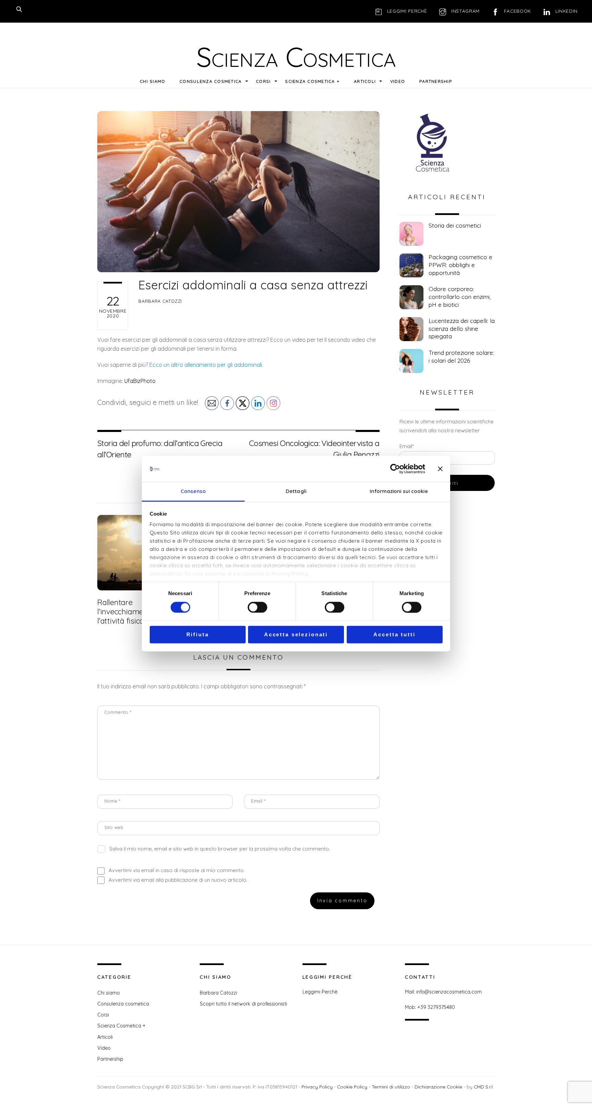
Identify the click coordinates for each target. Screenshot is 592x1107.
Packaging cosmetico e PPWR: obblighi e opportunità (460, 264)
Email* (406, 446)
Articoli (365, 81)
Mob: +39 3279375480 (430, 1007)
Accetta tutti (394, 635)
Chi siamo (152, 81)
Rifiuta (197, 635)
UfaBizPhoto (140, 380)
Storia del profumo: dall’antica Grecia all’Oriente (159, 448)
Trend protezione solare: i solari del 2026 (461, 356)
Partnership (435, 81)
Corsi (263, 81)
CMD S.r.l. (484, 1087)
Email (258, 801)
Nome (112, 801)
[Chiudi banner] (440, 468)
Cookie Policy (352, 1087)
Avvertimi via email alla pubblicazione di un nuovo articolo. (178, 880)
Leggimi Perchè (320, 992)
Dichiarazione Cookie (438, 1087)
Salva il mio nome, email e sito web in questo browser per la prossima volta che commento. (219, 848)
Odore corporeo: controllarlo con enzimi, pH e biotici (460, 296)
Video (397, 81)
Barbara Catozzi (160, 301)
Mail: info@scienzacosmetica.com (443, 992)
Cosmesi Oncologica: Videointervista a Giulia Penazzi (314, 448)
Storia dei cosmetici (455, 225)
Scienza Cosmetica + (312, 81)
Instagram (464, 11)
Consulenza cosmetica (211, 81)
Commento (117, 712)
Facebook (516, 11)
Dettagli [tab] (296, 491)
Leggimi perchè (406, 11)
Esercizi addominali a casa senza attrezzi (253, 284)
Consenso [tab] (193, 491)
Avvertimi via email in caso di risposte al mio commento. (177, 870)
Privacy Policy (289, 574)
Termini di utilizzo (391, 1087)
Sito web (113, 827)
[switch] (257, 607)
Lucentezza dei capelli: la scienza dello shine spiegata (462, 328)
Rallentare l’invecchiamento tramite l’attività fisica (139, 612)
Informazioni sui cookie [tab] (399, 491)
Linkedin (566, 11)
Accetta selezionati (296, 635)
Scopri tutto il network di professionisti (243, 1004)
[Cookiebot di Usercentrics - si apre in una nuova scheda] (395, 469)
